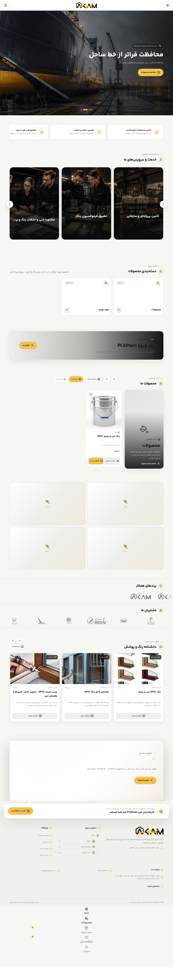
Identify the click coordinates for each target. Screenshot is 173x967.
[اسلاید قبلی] (163, 108)
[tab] (76, 379)
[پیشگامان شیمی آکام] (86, 5)
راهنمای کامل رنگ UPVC (96, 692)
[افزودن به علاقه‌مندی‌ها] (91, 395)
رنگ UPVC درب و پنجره (149, 692)
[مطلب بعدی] (12, 640)
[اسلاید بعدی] (154, 108)
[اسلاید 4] (91, 109)
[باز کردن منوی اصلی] (167, 5)
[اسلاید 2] (83, 109)
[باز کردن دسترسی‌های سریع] (5, 5)
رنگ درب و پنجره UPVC (108, 436)
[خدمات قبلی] (163, 204)
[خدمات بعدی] (9, 204)
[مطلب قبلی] (20, 640)
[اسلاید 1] (81, 109)
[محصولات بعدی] (107, 379)
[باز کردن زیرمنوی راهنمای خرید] (59, 847)
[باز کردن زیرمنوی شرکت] (59, 841)
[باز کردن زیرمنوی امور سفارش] (59, 852)
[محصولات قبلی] (114, 379)
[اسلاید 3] (87, 109)
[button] (96, 461)
